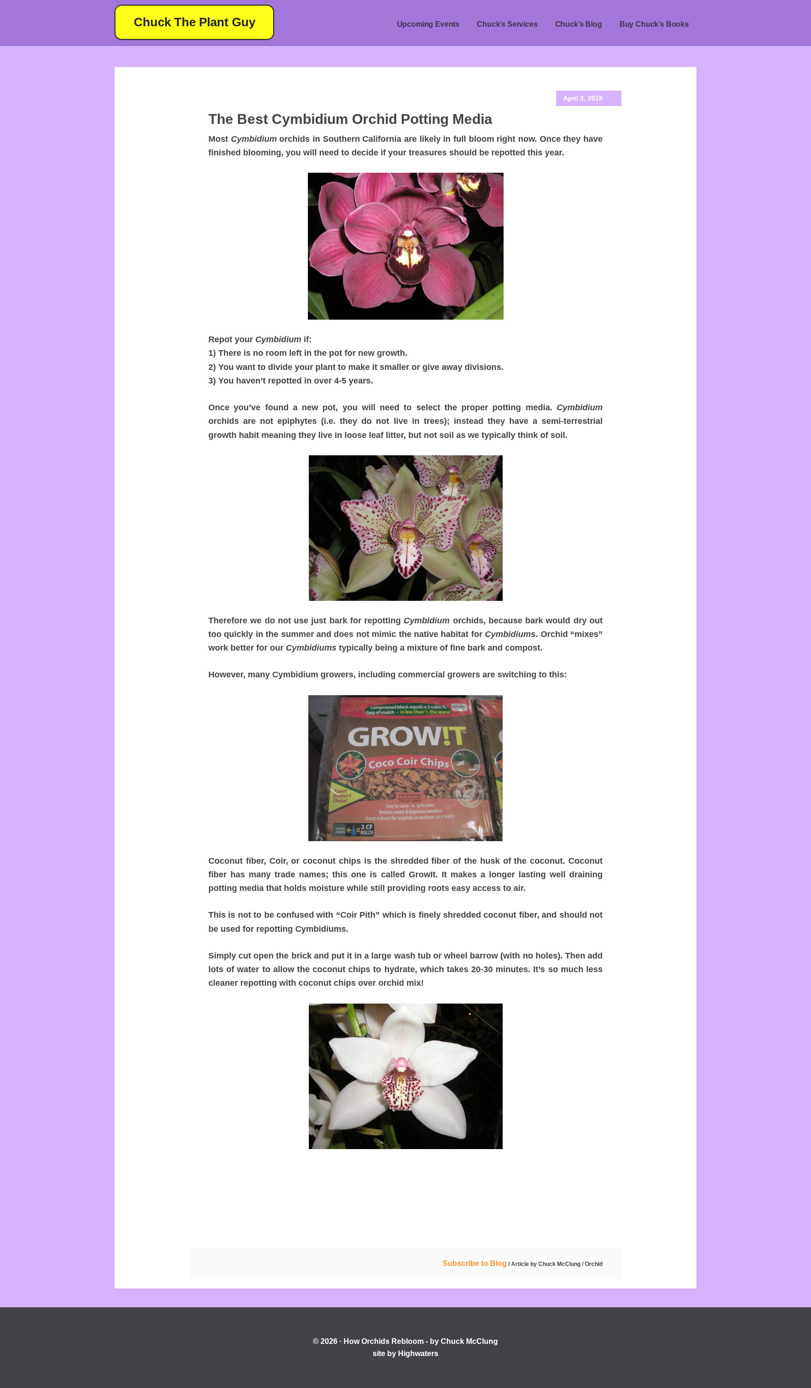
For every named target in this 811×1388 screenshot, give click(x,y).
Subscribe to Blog (475, 1263)
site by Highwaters (405, 1353)
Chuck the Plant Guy (194, 22)
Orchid (594, 1264)
